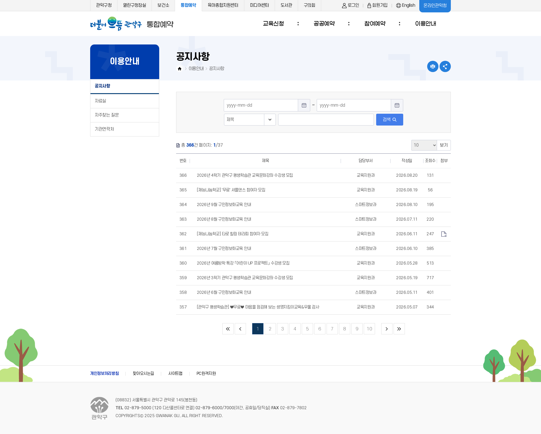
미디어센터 (259, 5)
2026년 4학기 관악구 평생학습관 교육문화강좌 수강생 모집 (245, 175)
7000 (229, 408)
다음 (387, 328)
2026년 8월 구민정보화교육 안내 (224, 219)
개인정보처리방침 (104, 373)
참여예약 (374, 23)
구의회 (309, 5)
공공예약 (324, 23)
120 (157, 408)
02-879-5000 (138, 408)
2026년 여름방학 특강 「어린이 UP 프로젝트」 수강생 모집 (243, 263)
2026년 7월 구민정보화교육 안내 (224, 248)
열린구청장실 (134, 5)
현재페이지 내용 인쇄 (432, 66)
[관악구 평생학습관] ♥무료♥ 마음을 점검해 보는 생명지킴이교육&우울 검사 (258, 307)
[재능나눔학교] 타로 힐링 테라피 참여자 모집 (233, 234)
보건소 (163, 5)
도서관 (286, 5)
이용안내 (425, 23)
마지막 (399, 328)
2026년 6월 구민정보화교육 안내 (224, 292)
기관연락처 (104, 129)
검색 (386, 119)
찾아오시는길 (143, 373)
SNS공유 (445, 66)
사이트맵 (175, 373)
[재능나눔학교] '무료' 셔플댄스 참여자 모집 (231, 190)
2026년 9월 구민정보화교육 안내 (224, 204)
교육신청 (273, 23)
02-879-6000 (209, 408)
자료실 (100, 101)
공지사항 (102, 86)
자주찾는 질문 (107, 115)
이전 (240, 328)
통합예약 (188, 5)
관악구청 (104, 5)
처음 (228, 328)
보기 (444, 145)
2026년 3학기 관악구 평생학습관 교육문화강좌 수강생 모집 (245, 278)
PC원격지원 (206, 373)
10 (368, 327)
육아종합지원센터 (223, 5)
